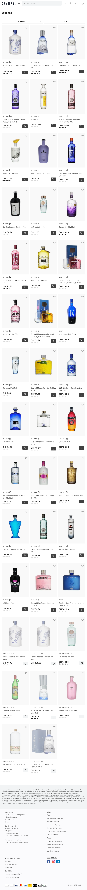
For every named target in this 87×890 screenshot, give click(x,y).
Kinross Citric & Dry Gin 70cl (70, 334)
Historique (8, 868)
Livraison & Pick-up (53, 825)
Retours (49, 838)
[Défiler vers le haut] (81, 888)
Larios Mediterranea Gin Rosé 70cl (14, 281)
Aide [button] (49, 812)
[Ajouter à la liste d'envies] (26, 28)
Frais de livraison (52, 835)
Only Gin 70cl (64, 442)
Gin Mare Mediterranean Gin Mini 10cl (42, 711)
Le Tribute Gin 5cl (38, 227)
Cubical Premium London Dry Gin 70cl (42, 443)
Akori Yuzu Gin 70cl (39, 280)
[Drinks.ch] (8, 3)
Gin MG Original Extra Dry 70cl (15, 764)
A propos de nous (11, 864)
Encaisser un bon (53, 821)
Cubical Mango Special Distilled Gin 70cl (43, 389)
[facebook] (48, 861)
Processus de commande (55, 818)
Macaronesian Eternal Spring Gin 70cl (42, 496)
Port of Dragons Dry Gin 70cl (14, 549)
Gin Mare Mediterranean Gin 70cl (42, 66)
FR (66, 3)
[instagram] (53, 861)
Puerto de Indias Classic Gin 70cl (42, 550)
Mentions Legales (53, 851)
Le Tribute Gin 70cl (66, 657)
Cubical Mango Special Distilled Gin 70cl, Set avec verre (43, 335)
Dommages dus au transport (57, 831)
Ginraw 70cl (35, 119)
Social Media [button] (52, 858)
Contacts (8, 861)
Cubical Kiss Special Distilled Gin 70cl (42, 604)
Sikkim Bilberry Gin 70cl (40, 173)
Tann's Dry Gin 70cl (67, 227)
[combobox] (42, 3)
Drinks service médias (12, 877)
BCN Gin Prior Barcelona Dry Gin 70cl (70, 389)
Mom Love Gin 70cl (10, 334)
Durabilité (8, 871)
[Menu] (19, 3)
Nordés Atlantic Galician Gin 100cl (14, 658)
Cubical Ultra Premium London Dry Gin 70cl (71, 604)
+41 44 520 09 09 (11, 828)
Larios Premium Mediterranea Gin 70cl (70, 174)
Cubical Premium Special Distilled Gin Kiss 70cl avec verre (70, 281)
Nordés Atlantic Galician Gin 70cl (14, 66)
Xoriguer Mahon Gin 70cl (12, 710)
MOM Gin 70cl (8, 603)
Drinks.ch (78, 885)
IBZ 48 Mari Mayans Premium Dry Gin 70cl (14, 496)
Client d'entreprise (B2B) (13, 874)
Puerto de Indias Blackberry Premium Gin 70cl (14, 120)
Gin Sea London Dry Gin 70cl (14, 227)
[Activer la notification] (25, 663)
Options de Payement (54, 828)
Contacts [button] (9, 812)
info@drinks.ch (10, 831)
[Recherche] (24, 3)
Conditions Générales (54, 841)
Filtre (65, 21)
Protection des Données (55, 844)
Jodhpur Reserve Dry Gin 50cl (71, 495)
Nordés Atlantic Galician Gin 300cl (42, 658)
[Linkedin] (58, 861)
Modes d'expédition (54, 848)
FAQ (48, 815)
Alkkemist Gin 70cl (10, 173)
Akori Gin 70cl (8, 442)
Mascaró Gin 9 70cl (67, 549)
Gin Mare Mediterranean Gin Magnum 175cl (42, 765)
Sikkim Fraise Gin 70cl (68, 710)
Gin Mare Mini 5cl (10, 388)
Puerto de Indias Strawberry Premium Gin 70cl (70, 120)
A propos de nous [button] (12, 858)
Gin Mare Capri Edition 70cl (70, 65)
